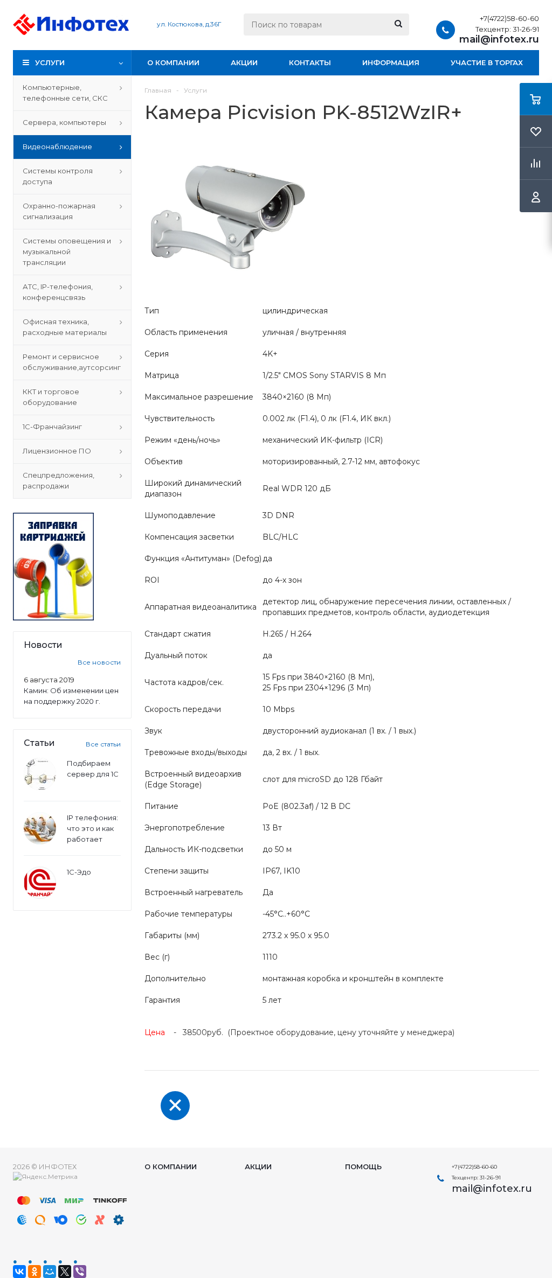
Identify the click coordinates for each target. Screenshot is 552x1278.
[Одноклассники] (34, 1271)
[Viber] (79, 1271)
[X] (64, 1271)
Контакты (310, 62)
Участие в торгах (487, 62)
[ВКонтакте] (19, 1271)
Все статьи (103, 744)
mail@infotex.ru (499, 39)
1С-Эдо (79, 872)
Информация (390, 62)
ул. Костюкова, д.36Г (189, 24)
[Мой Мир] (49, 1271)
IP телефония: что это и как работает (92, 828)
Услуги (50, 62)
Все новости (99, 662)
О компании (173, 62)
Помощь (363, 1166)
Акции (244, 62)
